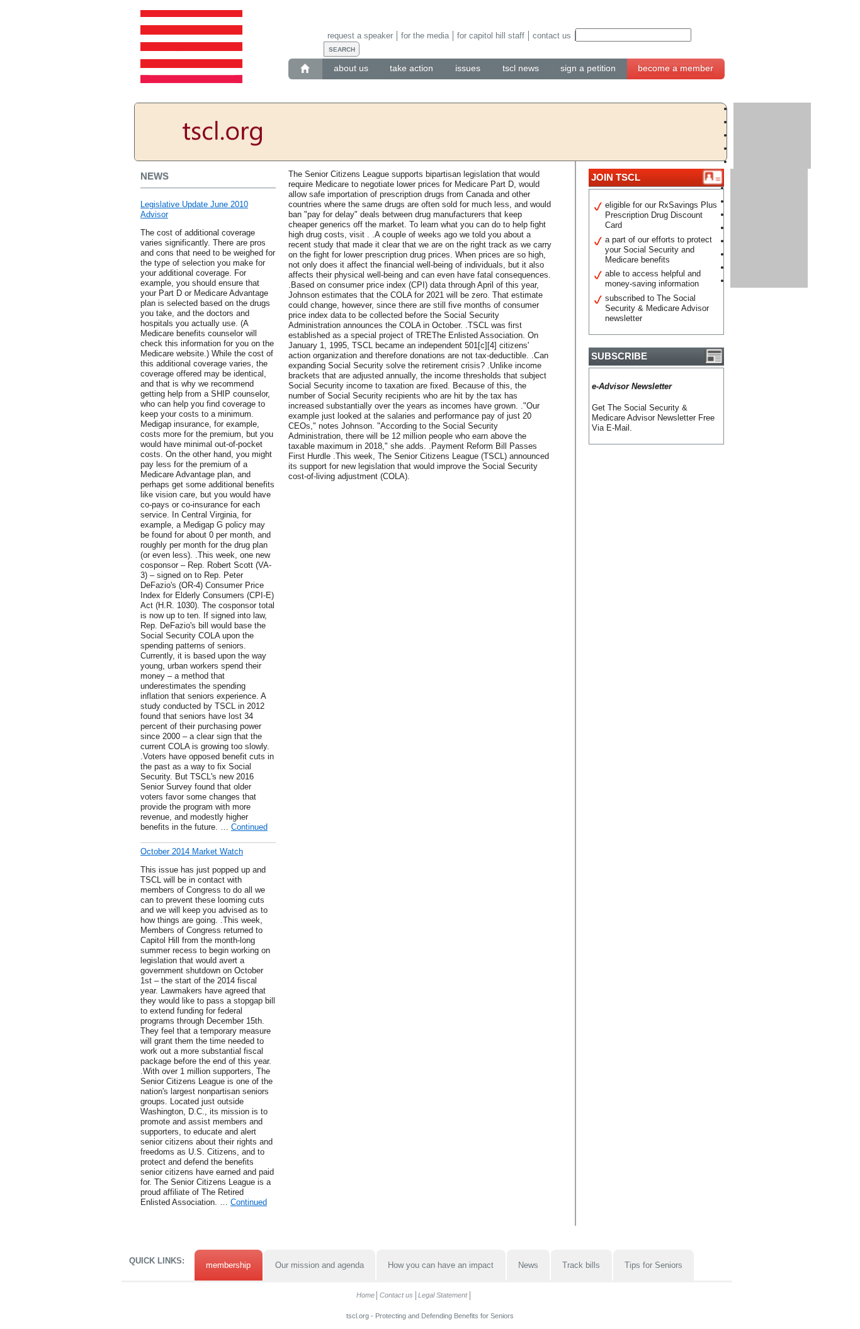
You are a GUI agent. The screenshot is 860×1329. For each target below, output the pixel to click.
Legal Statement (442, 1295)
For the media (425, 35)
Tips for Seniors (653, 1265)
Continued (249, 827)
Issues (467, 68)
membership (228, 1265)
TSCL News (520, 68)
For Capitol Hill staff (490, 35)
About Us (351, 68)
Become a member (675, 68)
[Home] (306, 68)
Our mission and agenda (319, 1265)
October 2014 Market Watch (191, 851)
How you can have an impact (441, 1265)
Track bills (581, 1265)
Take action (411, 68)
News (528, 1265)
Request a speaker (360, 35)
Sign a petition (588, 68)
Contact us (552, 35)
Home (365, 1295)
